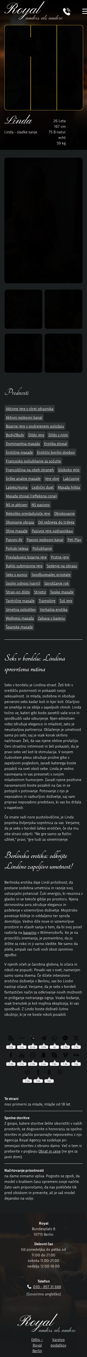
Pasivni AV (14, 539)
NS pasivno (40, 504)
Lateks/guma (17, 487)
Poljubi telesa (17, 548)
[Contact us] (67, 14)
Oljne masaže (17, 530)
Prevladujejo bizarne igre (26, 557)
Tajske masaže (61, 592)
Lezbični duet (43, 487)
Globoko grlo (69, 469)
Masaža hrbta (69, 487)
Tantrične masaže (20, 600)
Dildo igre (36, 434)
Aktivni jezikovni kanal (24, 417)
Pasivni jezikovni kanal (45, 539)
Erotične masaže (19, 452)
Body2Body (15, 434)
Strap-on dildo (18, 592)
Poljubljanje (42, 548)
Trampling (47, 600)
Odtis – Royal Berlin (37, 1345)
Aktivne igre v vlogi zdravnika (29, 408)
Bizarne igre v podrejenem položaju (35, 426)
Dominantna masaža (23, 443)
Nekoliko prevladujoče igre (28, 513)
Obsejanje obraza (20, 522)
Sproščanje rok (56, 583)
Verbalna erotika (53, 609)
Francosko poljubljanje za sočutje (33, 461)
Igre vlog (52, 478)
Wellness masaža (20, 618)
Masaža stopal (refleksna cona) (31, 495)
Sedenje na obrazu (62, 565)
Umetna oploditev (21, 609)
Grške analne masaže (23, 478)
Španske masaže (19, 626)
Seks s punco (16, 574)
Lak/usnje (71, 478)
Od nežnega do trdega (56, 522)
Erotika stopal (55, 443)
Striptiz (40, 592)
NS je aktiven (16, 504)
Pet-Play (74, 539)
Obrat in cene (49, 1151)
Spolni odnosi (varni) (23, 583)
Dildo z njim (58, 434)
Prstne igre (60, 557)
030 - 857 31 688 (47, 1286)
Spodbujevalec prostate (51, 574)
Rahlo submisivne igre (24, 565)
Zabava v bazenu (51, 618)
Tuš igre (65, 600)
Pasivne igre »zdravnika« (52, 530)
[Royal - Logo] (33, 18)
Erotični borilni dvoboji (56, 452)
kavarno (29, 932)
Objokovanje (64, 513)
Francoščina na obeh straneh (30, 469)
